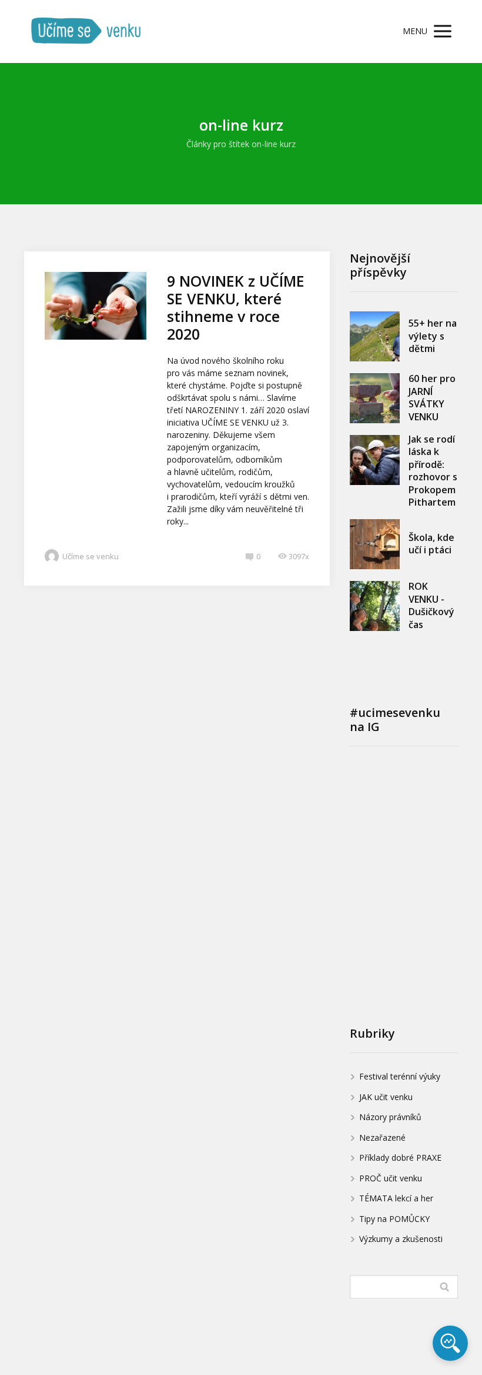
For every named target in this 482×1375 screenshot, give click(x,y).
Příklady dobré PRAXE (400, 1157)
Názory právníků (390, 1116)
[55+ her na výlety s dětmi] (375, 336)
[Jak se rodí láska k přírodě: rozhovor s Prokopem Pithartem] (375, 460)
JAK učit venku (386, 1096)
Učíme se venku (90, 556)
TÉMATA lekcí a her (396, 1198)
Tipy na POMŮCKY (394, 1218)
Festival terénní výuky (399, 1076)
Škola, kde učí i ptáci (431, 544)
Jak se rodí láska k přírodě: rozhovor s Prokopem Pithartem (433, 471)
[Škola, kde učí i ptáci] (375, 544)
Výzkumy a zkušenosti (401, 1238)
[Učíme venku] (86, 31)
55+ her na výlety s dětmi (433, 336)
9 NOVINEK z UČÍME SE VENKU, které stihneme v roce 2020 (235, 307)
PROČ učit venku (390, 1178)
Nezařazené (382, 1137)
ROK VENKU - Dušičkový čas (431, 605)
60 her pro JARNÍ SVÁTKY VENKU (432, 397)
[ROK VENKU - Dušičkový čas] (375, 606)
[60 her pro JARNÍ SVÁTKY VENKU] (375, 398)
